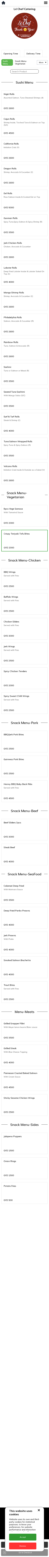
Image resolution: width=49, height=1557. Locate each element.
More (41, 62)
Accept (23, 1537)
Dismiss (22, 1546)
